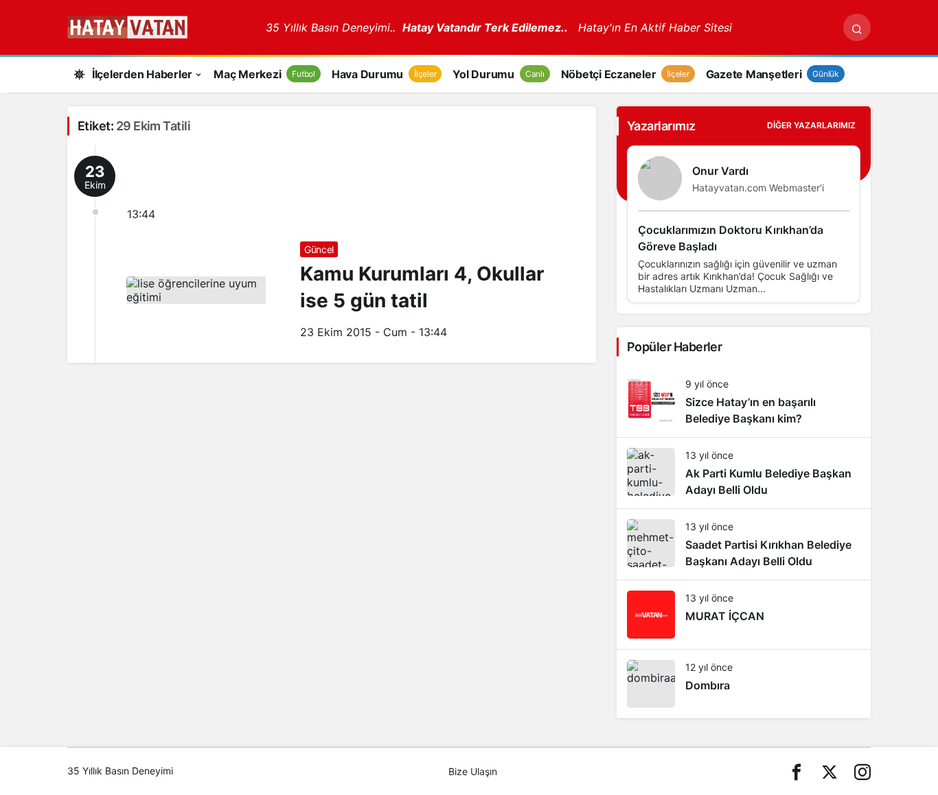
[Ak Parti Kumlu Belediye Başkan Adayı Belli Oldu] (744, 473)
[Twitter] (829, 771)
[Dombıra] (744, 684)
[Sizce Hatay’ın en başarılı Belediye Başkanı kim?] (744, 401)
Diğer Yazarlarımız (811, 125)
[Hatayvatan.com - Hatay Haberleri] (161, 26)
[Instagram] (862, 771)
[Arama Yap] (857, 27)
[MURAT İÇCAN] (744, 614)
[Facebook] (796, 771)
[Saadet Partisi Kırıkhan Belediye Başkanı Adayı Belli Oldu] (744, 544)
